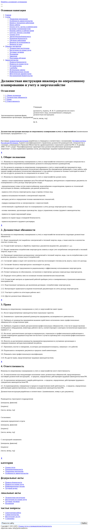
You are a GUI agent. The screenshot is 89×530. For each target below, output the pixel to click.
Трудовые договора (17, 52)
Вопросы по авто (16, 44)
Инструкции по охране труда (20, 50)
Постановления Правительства (21, 76)
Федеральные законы (17, 70)
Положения (14, 54)
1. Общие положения (13, 95)
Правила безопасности (18, 62)
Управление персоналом (19, 19)
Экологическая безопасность (20, 36)
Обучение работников (18, 40)
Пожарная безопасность (18, 38)
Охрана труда (15, 34)
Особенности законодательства (21, 21)
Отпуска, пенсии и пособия (20, 32)
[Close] (2, 6)
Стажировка (9, 518)
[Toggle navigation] (2, 4)
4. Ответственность (12, 101)
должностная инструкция (18, 141)
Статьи (7, 17)
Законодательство (11, 60)
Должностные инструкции (19, 48)
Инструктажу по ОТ (12, 516)
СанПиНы (13, 68)
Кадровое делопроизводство (20, 29)
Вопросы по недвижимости (20, 42)
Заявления (13, 56)
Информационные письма (19, 72)
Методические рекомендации (20, 74)
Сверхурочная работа (13, 513)
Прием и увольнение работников (22, 23)
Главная (8, 15)
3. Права (8, 99)
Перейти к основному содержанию (14, 2)
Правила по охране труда (19, 64)
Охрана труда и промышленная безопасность (35, 526)
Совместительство (12, 515)
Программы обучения (18, 58)
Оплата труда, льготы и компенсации (23, 27)
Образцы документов (13, 46)
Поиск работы (15, 25)
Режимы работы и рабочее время (22, 31)
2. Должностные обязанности (16, 97)
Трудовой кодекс (16, 66)
